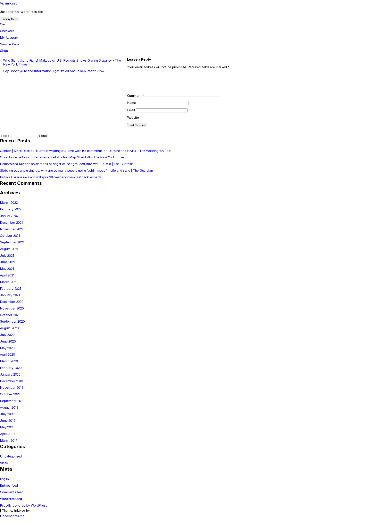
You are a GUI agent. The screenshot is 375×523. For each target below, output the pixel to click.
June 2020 (8, 341)
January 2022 (10, 216)
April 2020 (7, 354)
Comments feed (11, 492)
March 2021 (8, 282)
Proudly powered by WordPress (23, 505)
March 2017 (8, 440)
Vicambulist (8, 3)
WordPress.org (11, 499)
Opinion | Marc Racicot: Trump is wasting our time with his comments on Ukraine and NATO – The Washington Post (85, 151)
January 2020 (10, 374)
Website (133, 117)
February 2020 (11, 368)
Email (131, 110)
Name (131, 103)
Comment (135, 96)
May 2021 (7, 269)
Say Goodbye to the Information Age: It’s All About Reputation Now (53, 71)
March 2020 (9, 361)
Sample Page (9, 44)
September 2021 (12, 242)
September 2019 (12, 401)
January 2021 (10, 295)
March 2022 (9, 203)
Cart (3, 24)
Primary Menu (9, 19)
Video (4, 463)
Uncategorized (11, 456)
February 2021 (10, 289)
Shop (4, 51)
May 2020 (7, 348)
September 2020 (12, 321)
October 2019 (10, 394)
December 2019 (11, 381)
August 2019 (9, 407)
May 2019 (7, 427)
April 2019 (7, 434)
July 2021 (7, 255)
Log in (4, 479)
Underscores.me (12, 516)
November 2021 (11, 229)
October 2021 (10, 236)
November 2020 (12, 308)
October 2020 (10, 315)
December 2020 (11, 302)
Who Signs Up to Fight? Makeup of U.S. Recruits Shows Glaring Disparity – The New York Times (62, 62)
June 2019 (7, 421)
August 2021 (9, 249)
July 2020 (7, 335)
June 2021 (7, 262)
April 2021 (7, 275)
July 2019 (7, 414)
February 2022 (10, 209)
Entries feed (9, 485)
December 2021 (11, 222)
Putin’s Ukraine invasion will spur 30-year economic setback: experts (51, 177)
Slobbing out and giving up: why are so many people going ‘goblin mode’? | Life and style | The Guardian (76, 170)
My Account (9, 37)
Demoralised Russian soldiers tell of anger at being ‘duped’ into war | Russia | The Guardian (67, 164)
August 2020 (9, 328)
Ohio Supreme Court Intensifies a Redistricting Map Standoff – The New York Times (62, 157)
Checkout (7, 31)
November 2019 (11, 387)
